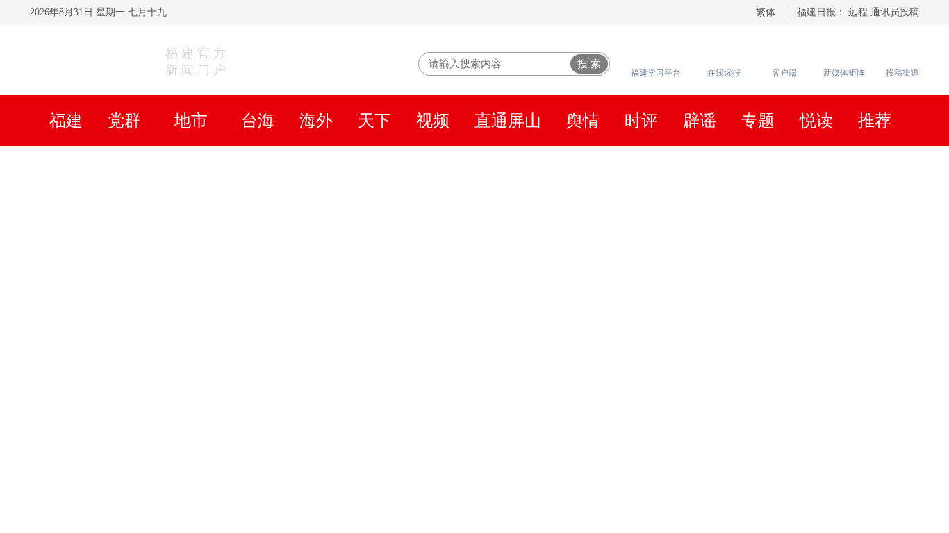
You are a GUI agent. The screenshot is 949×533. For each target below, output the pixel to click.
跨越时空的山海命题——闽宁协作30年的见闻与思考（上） (474, 262)
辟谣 (699, 121)
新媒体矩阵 (844, 73)
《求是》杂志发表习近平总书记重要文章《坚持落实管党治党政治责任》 (250, 210)
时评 (641, 121)
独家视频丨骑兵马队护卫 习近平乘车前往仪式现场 (347, 228)
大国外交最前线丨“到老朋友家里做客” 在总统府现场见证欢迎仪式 (708, 210)
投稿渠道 (902, 73)
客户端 (784, 73)
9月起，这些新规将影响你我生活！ (722, 372)
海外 (316, 121)
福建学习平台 (656, 73)
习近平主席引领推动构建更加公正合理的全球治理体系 (594, 228)
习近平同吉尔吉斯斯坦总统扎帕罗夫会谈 (474, 174)
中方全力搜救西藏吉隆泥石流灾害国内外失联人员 (768, 344)
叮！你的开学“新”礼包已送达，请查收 (732, 455)
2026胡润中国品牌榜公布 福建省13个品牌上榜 (755, 399)
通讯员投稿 (894, 12)
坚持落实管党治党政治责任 (486, 210)
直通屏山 (507, 121)
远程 (858, 12)
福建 (66, 121)
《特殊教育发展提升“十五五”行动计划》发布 (753, 427)
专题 (758, 121)
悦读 (816, 121)
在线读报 (724, 73)
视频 (432, 121)
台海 (257, 121)
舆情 (583, 121)
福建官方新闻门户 (197, 61)
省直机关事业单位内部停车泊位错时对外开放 (754, 514)
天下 (374, 121)
